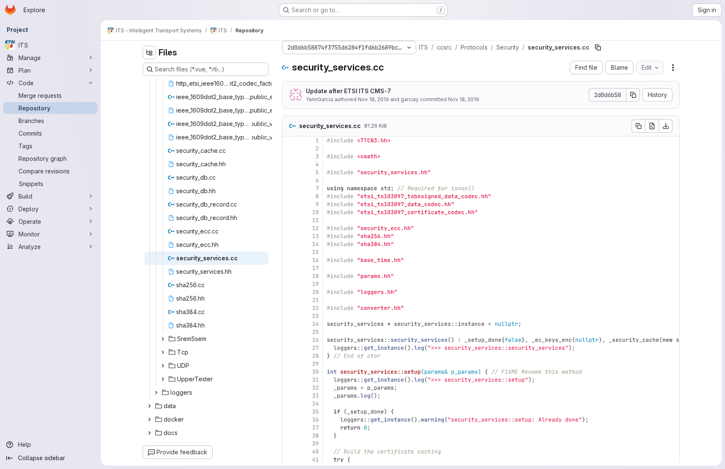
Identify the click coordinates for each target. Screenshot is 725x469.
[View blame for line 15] (289, 252)
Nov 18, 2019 (373, 99)
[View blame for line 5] (289, 172)
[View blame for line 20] (289, 292)
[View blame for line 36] (289, 420)
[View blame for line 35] (289, 412)
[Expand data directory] (149, 406)
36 (315, 419)
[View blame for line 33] (289, 396)
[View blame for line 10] (289, 212)
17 (315, 268)
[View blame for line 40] (289, 452)
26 (315, 339)
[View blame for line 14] (289, 244)
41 (315, 459)
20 (315, 292)
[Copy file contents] (638, 126)
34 (315, 403)
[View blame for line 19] (289, 284)
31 (315, 379)
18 (315, 276)
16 (315, 260)
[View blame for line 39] (289, 444)
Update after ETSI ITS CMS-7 (348, 90)
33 (315, 395)
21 (315, 300)
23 (315, 316)
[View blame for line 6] (289, 180)
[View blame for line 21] (289, 300)
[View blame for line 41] (289, 460)
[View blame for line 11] (289, 220)
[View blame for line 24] (289, 324)
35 (315, 411)
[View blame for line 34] (289, 404)
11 (315, 220)
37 (315, 427)
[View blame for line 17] (289, 268)
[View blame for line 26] (289, 340)
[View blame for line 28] (289, 356)
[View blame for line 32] (289, 388)
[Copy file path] (598, 47)
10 (315, 212)
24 (315, 324)
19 (315, 284)
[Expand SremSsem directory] (163, 339)
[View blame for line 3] (289, 156)
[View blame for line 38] (289, 436)
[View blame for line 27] (289, 348)
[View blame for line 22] (289, 308)
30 (315, 371)
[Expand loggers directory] (156, 393)
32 (315, 387)
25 (315, 331)
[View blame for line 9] (289, 204)
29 (315, 363)
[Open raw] (652, 126)
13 (315, 236)
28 (315, 355)
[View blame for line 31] (289, 380)
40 (315, 451)
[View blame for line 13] (289, 236)
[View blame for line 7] (289, 188)
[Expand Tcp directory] (163, 352)
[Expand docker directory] (149, 419)
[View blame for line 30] (289, 372)
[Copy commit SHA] (633, 95)
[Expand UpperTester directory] (163, 379)
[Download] (666, 126)
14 (315, 244)
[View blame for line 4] (289, 164)
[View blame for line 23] (289, 316)
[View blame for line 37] (289, 428)
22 (315, 308)
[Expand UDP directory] (163, 366)
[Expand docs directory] (149, 433)
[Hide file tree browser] (149, 52)
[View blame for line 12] (289, 228)
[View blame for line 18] (289, 276)
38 (315, 435)
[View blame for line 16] (289, 260)
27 (315, 347)
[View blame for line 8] (289, 196)
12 (315, 228)
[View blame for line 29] (289, 364)
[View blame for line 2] (289, 148)
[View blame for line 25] (289, 332)
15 (315, 252)
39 (315, 443)
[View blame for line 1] (289, 140)
